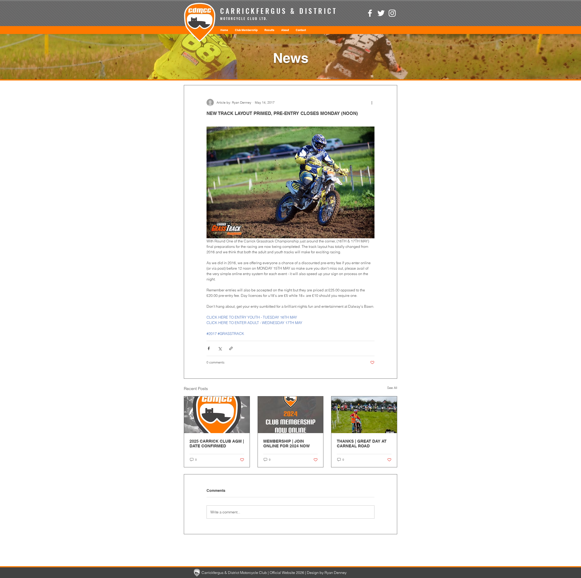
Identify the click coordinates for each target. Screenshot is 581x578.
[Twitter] (381, 13)
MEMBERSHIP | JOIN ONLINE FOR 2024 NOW (286, 443)
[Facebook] (370, 13)
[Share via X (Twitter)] (220, 348)
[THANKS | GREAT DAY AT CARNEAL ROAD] (364, 414)
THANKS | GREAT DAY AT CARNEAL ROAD (362, 443)
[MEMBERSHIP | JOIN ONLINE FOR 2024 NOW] (290, 414)
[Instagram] (392, 13)
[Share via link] (231, 348)
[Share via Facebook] (209, 348)
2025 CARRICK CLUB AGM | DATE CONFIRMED (217, 443)
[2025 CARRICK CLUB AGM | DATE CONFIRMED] (217, 414)
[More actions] (371, 102)
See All (392, 388)
